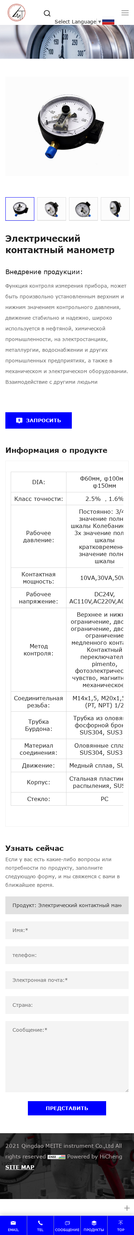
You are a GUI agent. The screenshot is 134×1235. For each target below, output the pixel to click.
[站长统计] (56, 1156)
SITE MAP (19, 1167)
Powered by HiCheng (94, 1156)
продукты (94, 1230)
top (120, 1230)
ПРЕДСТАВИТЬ (67, 1108)
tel (40, 1230)
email (13, 1230)
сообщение (67, 1230)
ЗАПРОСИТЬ (43, 420)
